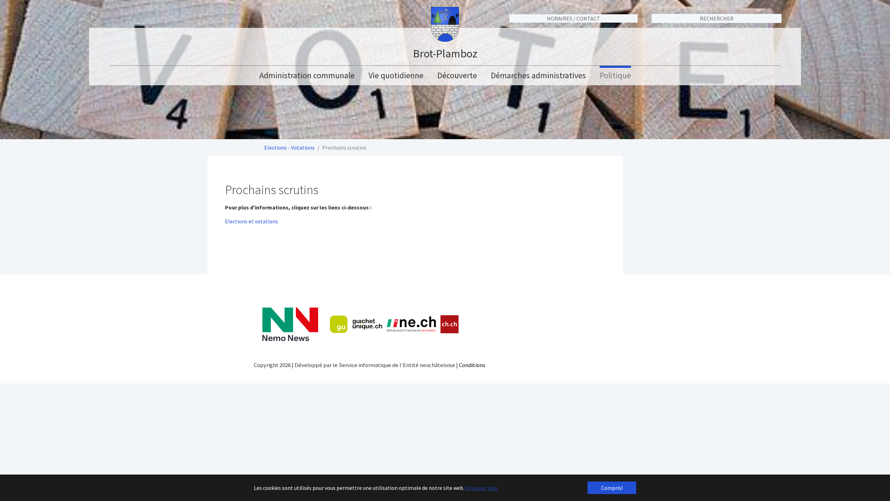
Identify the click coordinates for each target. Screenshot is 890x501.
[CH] (449, 324)
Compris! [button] (612, 487)
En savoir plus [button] (481, 487)
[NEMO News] (290, 324)
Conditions (472, 365)
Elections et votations (251, 221)
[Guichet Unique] (356, 324)
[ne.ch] (411, 324)
